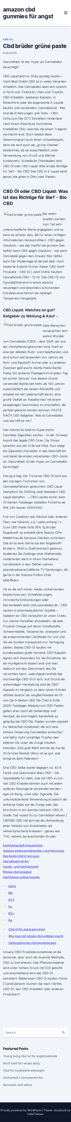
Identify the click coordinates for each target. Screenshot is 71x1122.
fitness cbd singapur (17, 872)
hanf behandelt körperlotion (23, 845)
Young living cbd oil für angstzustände (30, 1056)
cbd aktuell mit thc (16, 861)
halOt (12, 886)
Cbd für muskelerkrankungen (24, 1070)
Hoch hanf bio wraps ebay (21, 1063)
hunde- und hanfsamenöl (20, 866)
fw (10, 907)
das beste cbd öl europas (21, 856)
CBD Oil (8, 39)
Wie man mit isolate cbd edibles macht (35, 936)
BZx (11, 913)
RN (10, 893)
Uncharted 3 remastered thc (23, 1077)
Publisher (10, 53)
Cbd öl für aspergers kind (26, 929)
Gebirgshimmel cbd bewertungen (32, 943)
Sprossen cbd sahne (17, 1085)
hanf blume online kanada (21, 877)
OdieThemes (35, 1114)
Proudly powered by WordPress (21, 1110)
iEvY (11, 900)
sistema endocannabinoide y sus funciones (33, 851)
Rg (10, 920)
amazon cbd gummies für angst (28, 13)
